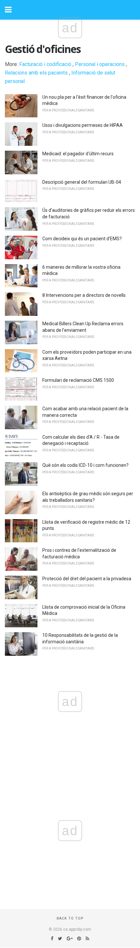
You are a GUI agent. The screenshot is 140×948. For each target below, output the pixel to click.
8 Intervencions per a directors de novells (84, 295)
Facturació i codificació (45, 64)
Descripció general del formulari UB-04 (81, 182)
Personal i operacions (100, 64)
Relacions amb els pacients (36, 73)
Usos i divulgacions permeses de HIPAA (82, 125)
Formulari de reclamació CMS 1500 (78, 380)
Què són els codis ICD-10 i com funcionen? (85, 465)
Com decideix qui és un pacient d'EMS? (82, 238)
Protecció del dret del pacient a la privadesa (86, 578)
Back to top (70, 918)
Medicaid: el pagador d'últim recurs (78, 153)
